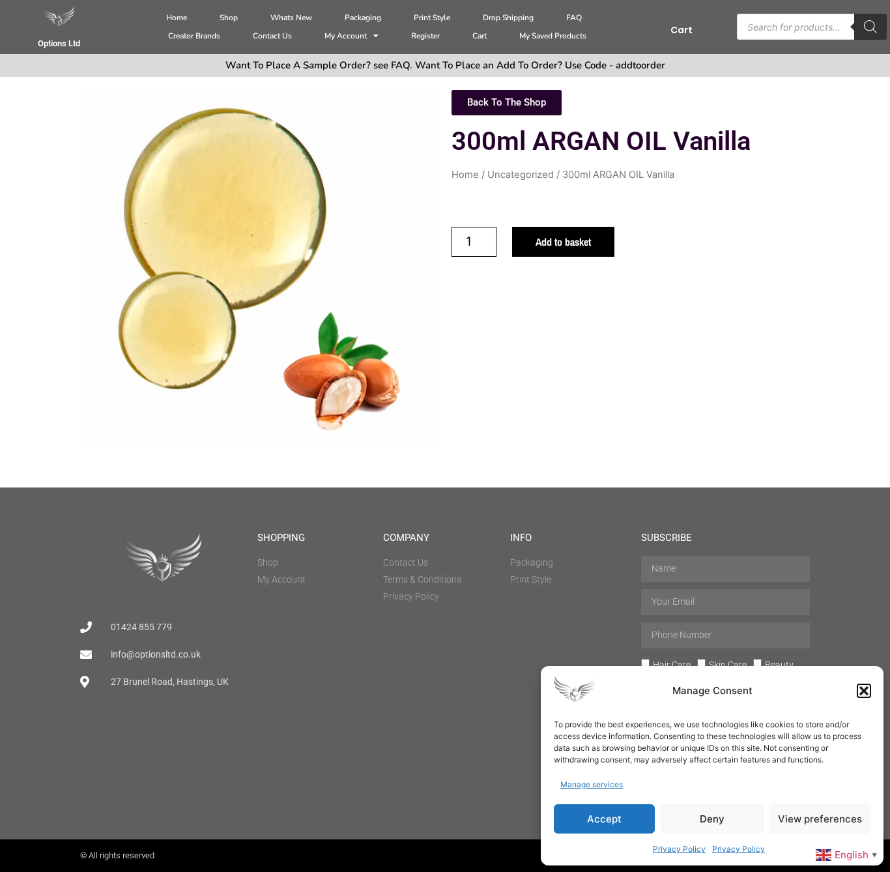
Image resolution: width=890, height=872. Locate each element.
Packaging (363, 17)
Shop (229, 17)
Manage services (591, 784)
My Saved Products (552, 36)
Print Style (432, 17)
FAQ (574, 17)
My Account (345, 36)
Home (176, 17)
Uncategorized (520, 175)
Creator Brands (194, 36)
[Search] (870, 27)
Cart (479, 36)
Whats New (291, 17)
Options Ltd (59, 43)
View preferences (820, 819)
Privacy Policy (679, 849)
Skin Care (728, 664)
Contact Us (272, 36)
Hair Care (672, 664)
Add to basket (563, 242)
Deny (712, 819)
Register (425, 36)
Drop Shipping (508, 17)
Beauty (779, 664)
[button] (863, 690)
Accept (604, 819)
